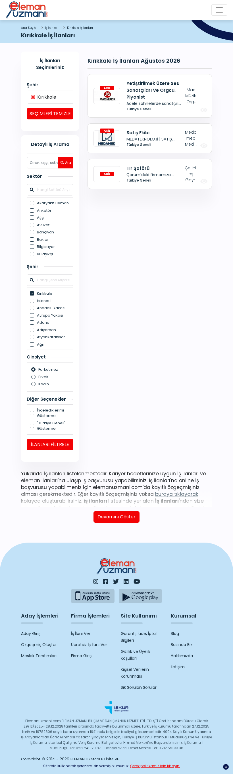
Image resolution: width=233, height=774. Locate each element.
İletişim (178, 667)
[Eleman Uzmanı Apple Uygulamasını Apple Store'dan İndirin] (93, 596)
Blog (175, 633)
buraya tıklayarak (176, 494)
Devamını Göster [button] (116, 517)
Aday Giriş (30, 633)
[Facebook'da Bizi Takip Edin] (105, 582)
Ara (68, 162)
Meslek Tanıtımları (39, 656)
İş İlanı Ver (80, 633)
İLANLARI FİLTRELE (50, 444)
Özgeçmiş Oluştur (39, 644)
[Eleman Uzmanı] (26, 10)
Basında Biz (181, 644)
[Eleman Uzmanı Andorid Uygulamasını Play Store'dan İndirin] (140, 596)
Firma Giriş (81, 656)
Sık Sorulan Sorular (139, 687)
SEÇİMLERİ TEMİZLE (50, 113)
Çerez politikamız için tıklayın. (155, 765)
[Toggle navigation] (219, 10)
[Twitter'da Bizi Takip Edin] (116, 582)
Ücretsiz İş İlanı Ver (89, 644)
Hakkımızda (182, 656)
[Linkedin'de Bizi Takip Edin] (126, 582)
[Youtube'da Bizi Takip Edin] (137, 582)
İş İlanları (51, 28)
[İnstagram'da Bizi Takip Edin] (95, 582)
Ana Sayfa (28, 28)
